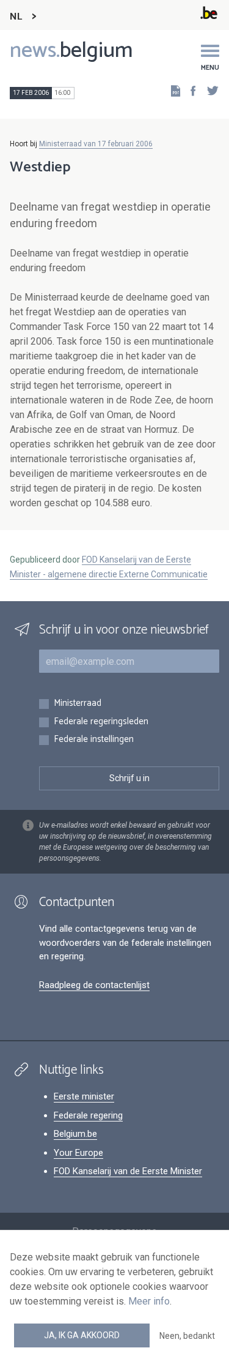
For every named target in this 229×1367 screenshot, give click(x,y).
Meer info (149, 1301)
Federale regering (88, 1115)
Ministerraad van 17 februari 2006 (96, 144)
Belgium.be (75, 1133)
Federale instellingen (94, 740)
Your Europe (78, 1152)
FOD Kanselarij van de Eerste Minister (128, 1171)
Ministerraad (77, 704)
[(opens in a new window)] (189, 90)
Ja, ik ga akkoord (82, 1335)
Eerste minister (84, 1096)
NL (16, 17)
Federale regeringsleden (101, 722)
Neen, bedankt (187, 1336)
